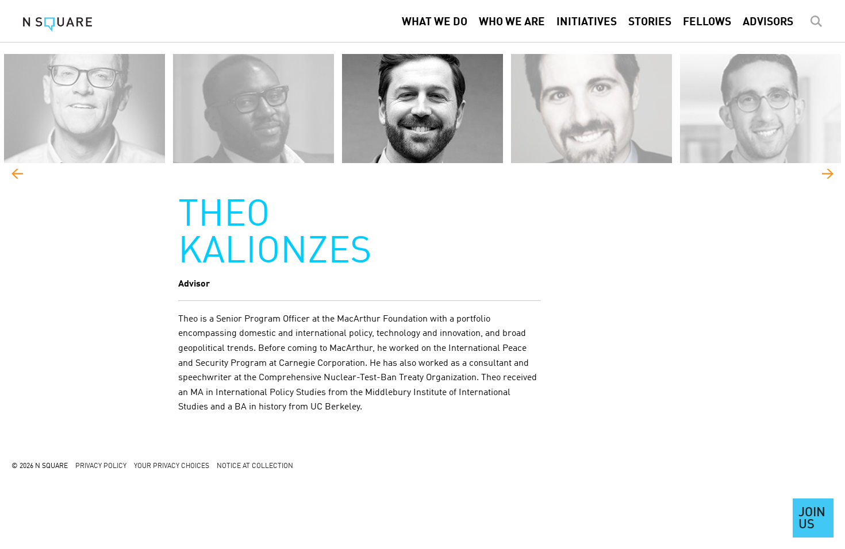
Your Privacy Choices (171, 466)
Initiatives (586, 22)
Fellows (707, 22)
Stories (649, 22)
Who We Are (512, 22)
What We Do (434, 22)
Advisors (768, 22)
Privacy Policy (100, 466)
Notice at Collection (255, 466)
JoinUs (811, 519)
